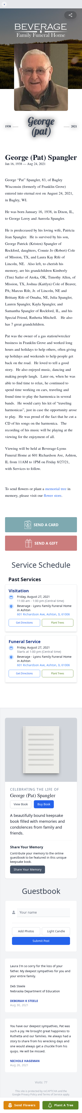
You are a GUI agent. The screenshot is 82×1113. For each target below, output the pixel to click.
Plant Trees (57, 622)
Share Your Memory (27, 869)
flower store (52, 495)
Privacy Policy (29, 1094)
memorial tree (55, 488)
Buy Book (43, 804)
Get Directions (24, 622)
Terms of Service (52, 1094)
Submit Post (41, 941)
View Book (21, 804)
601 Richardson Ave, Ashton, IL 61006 (43, 614)
